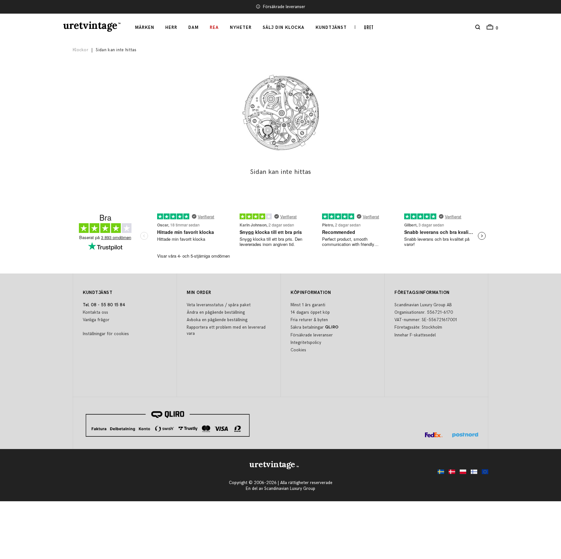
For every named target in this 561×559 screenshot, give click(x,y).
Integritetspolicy (306, 342)
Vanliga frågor (96, 319)
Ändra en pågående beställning (216, 312)
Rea (214, 27)
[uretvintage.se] (439, 473)
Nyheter (241, 27)
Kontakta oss (95, 312)
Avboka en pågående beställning (217, 319)
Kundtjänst (331, 27)
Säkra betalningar (307, 327)
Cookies (298, 350)
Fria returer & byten (309, 319)
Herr (171, 27)
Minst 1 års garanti (308, 305)
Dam (193, 27)
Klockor (80, 50)
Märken (144, 27)
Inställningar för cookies (106, 333)
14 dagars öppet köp (310, 312)
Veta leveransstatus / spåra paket (219, 305)
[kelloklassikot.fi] (472, 473)
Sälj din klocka (284, 27)
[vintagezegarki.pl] (461, 473)
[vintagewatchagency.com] (483, 473)
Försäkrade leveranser (284, 6)
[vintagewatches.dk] (450, 473)
